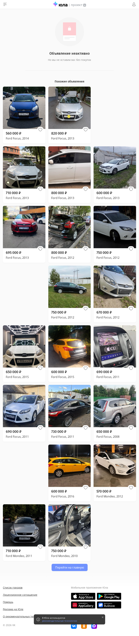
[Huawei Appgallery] (83, 605)
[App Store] (83, 596)
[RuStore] (109, 605)
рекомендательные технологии (59, 620)
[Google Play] (109, 596)
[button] (40, 130)
